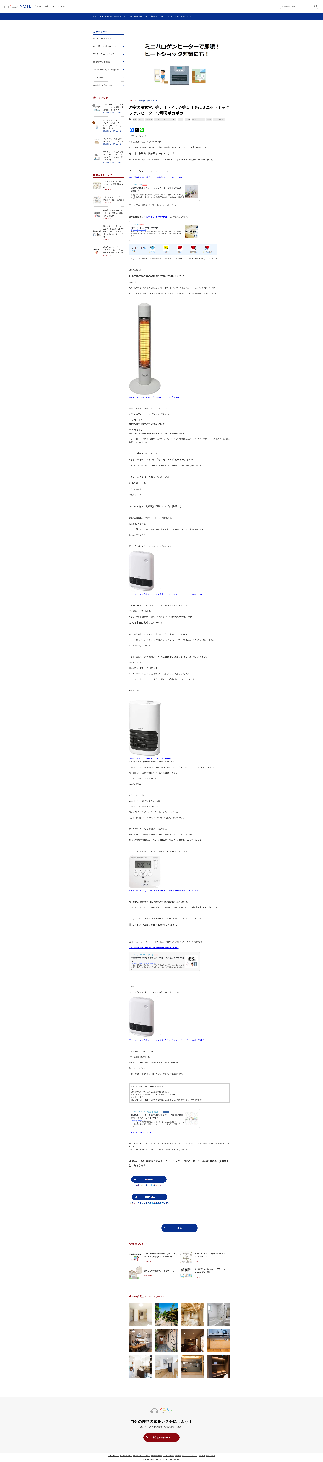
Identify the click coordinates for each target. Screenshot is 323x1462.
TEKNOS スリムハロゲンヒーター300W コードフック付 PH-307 (154, 397)
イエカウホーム (113, 1456)
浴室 (134, 119)
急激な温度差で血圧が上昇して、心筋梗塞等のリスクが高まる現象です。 (158, 177)
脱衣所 (187, 119)
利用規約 (202, 1456)
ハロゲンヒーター (198, 119)
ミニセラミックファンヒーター (165, 119)
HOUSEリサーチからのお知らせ (106, 70)
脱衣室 (180, 119)
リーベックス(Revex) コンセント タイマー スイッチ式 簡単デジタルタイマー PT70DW (163, 891)
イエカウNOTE (98, 16)
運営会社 (178, 1456)
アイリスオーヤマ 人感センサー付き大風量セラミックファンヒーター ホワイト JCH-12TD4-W (166, 594)
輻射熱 (209, 119)
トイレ (141, 119)
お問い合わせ (210, 1456)
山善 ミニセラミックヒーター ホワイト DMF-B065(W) (150, 759)
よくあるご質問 (168, 1456)
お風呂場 (149, 119)
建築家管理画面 (156, 1456)
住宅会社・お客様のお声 (103, 85)
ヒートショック (219, 119)
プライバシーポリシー (189, 1456)
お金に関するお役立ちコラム (104, 46)
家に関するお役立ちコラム (116, 16)
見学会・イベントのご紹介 (103, 54)
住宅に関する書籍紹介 (102, 62)
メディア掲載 (98, 77)
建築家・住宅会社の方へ (141, 1456)
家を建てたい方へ (126, 1456)
